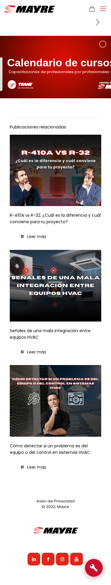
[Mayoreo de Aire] (29, 8)
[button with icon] (34, 559)
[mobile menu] (103, 9)
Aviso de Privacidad (55, 501)
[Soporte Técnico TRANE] (94, 568)
